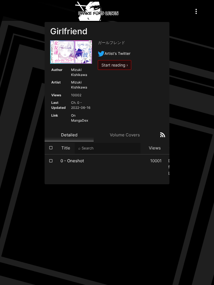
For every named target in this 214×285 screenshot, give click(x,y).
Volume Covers (125, 134)
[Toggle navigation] (196, 11)
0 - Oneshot (72, 160)
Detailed (69, 134)
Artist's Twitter (117, 53)
